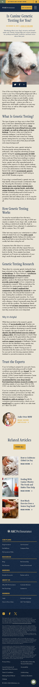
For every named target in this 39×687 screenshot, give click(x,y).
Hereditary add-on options (13, 399)
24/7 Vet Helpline (25, 602)
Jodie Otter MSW (26, 26)
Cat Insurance (24, 544)
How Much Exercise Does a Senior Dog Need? (28, 503)
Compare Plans (24, 548)
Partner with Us (24, 575)
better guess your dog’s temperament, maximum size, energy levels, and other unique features (18, 188)
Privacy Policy (6, 662)
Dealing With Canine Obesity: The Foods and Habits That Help (28, 483)
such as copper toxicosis (12, 341)
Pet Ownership (24, 561)
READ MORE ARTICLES (23, 421)
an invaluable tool (18, 324)
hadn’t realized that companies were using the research (16, 289)
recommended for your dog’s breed (16, 380)
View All (19, 447)
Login (3, 598)
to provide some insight (18, 281)
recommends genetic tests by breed (17, 172)
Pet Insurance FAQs (7, 552)
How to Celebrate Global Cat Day (28, 459)
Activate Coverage (25, 598)
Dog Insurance (6, 544)
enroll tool (6, 403)
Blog (3, 561)
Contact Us (23, 588)
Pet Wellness (5, 548)
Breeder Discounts (7, 575)
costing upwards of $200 (25, 154)
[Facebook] (9, 613)
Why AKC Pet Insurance (9, 585)
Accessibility (24, 667)
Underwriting (24, 672)
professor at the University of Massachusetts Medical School (19, 275)
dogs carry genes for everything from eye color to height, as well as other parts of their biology (19, 129)
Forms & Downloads (26, 565)
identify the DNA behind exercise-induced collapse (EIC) (18, 333)
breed (26, 371)
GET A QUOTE (26, 7)
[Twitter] (15, 613)
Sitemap (4, 679)
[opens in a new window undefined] (36, 1)
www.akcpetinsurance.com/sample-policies (21, 623)
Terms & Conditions (7, 672)
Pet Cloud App (6, 588)
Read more (25, 464)
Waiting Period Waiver (8, 676)
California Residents (26, 676)
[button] (33, 682)
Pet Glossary (5, 565)
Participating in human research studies (18, 382)
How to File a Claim (8, 602)
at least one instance (20, 305)
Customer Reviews (25, 585)
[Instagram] (3, 613)
